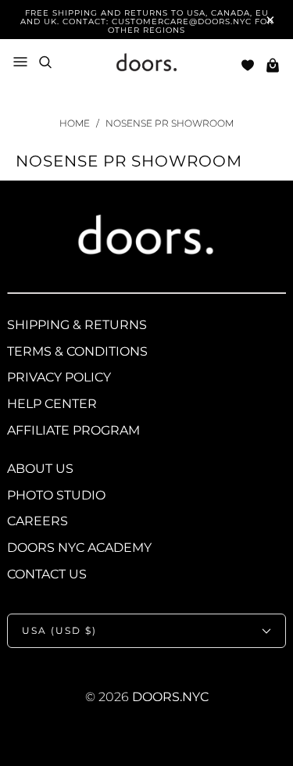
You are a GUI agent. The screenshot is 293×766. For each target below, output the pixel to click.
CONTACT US (47, 574)
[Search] (45, 62)
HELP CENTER (52, 403)
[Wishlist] (247, 65)
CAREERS (37, 521)
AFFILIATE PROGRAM (73, 430)
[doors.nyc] (147, 64)
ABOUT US (40, 468)
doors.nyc (170, 696)
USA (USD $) (59, 630)
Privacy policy (59, 377)
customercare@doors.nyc (182, 21)
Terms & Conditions (77, 351)
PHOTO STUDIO (56, 495)
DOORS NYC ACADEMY (79, 547)
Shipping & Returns (77, 324)
